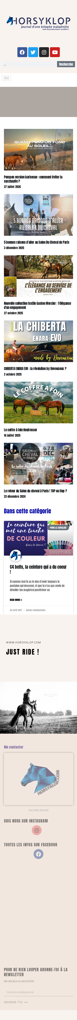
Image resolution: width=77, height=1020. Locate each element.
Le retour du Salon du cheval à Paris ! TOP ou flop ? (35, 491)
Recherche (66, 64)
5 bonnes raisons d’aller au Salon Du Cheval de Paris (36, 242)
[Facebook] (22, 52)
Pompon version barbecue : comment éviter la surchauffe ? (33, 179)
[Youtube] (55, 52)
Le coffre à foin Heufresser (20, 429)
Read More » (16, 600)
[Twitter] (33, 52)
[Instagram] (44, 52)
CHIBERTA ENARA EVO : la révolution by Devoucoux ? (35, 368)
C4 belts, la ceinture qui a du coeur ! (38, 569)
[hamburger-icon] (6, 78)
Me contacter (13, 747)
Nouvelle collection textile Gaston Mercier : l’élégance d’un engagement (37, 305)
